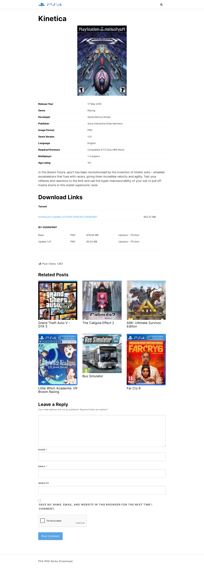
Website (43, 483)
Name (42, 449)
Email (42, 466)
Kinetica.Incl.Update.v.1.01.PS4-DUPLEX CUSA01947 (67, 216)
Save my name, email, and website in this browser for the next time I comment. (95, 506)
